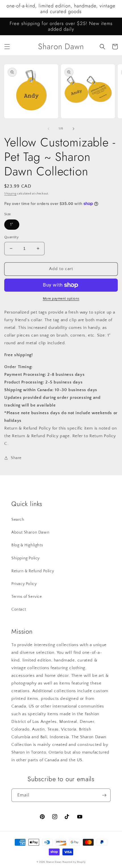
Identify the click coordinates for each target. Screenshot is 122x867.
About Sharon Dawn (30, 532)
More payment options (61, 298)
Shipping (10, 193)
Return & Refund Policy (32, 571)
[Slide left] (48, 129)
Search (17, 519)
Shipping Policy (25, 558)
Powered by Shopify (74, 862)
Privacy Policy (24, 584)
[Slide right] (73, 129)
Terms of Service (26, 596)
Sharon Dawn (54, 862)
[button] (7, 46)
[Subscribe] (104, 795)
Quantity (11, 237)
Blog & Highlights (27, 545)
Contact (18, 609)
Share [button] (16, 458)
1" (11, 224)
